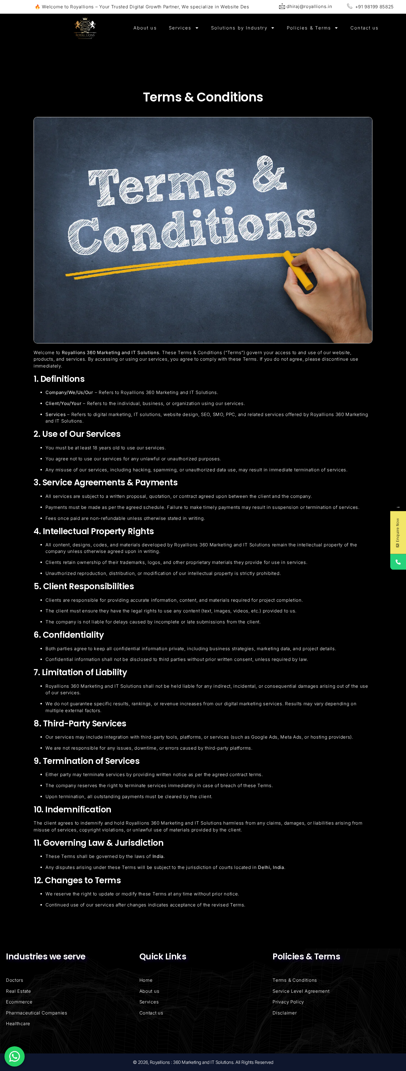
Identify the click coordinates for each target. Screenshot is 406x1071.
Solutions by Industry (239, 28)
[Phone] (398, 562)
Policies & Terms (309, 28)
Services (180, 28)
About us (145, 28)
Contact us (364, 28)
